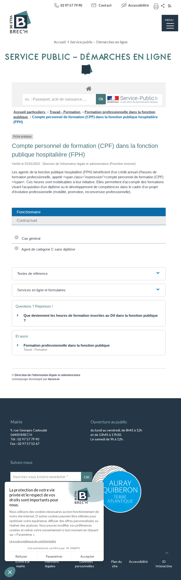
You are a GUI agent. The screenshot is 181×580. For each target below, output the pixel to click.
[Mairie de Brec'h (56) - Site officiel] (20, 22)
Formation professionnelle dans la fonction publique (67, 345)
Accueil (60, 42)
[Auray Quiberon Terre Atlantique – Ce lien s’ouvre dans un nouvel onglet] (116, 513)
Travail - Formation (65, 112)
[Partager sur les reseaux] (163, 6)
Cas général (30, 238)
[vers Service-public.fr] (132, 99)
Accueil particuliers (29, 112)
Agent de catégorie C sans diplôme (47, 249)
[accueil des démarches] (88, 88)
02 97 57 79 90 (71, 5)
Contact (105, 5)
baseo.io (53, 379)
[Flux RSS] (170, 6)
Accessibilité (138, 5)
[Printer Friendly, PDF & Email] (156, 7)
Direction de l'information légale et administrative (47, 375)
